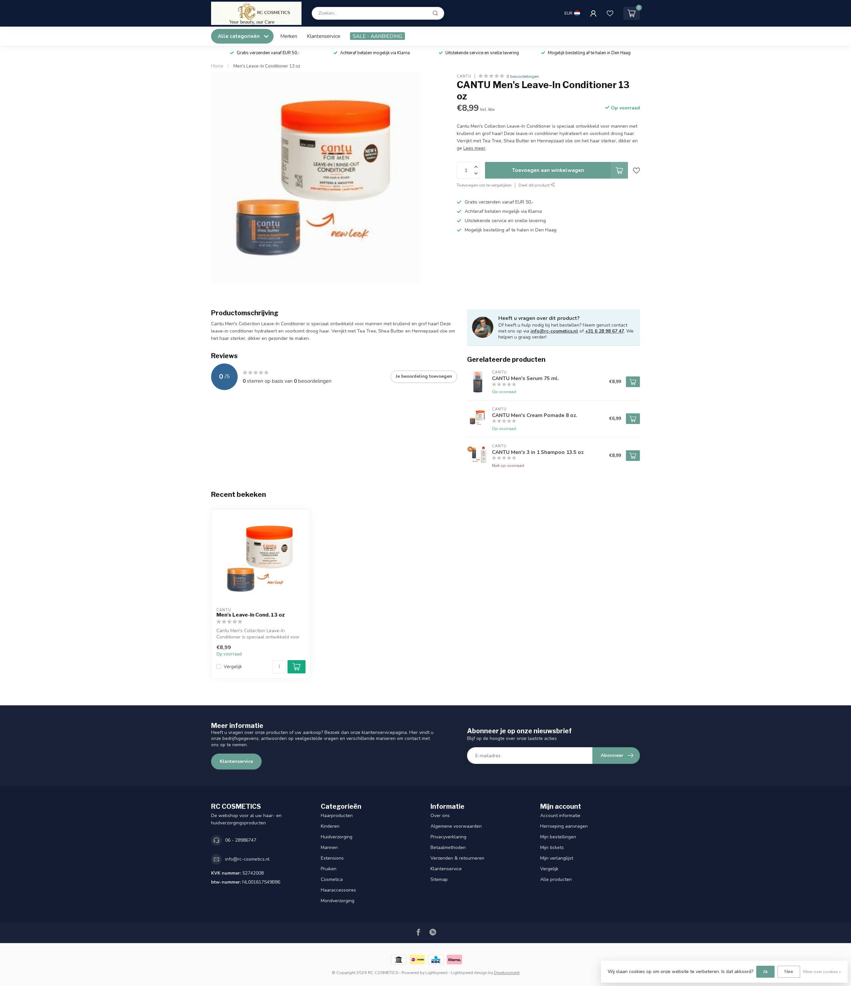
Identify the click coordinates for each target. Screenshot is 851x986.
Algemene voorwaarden (456, 826)
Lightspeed (436, 972)
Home (217, 66)
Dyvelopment (507, 972)
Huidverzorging (336, 837)
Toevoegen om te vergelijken (484, 185)
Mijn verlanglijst (556, 858)
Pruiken (328, 869)
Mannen (329, 847)
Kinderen (330, 826)
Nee (789, 971)
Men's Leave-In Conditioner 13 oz (266, 66)
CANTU (464, 76)
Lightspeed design (469, 972)
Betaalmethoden (448, 847)
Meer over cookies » (822, 971)
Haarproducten (337, 815)
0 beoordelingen (523, 76)
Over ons (440, 815)
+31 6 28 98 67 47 (604, 331)
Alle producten (556, 879)
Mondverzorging (337, 901)
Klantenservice (323, 36)
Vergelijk (233, 666)
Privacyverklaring (448, 837)
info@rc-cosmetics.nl (554, 331)
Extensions (332, 858)
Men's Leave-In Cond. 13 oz (250, 615)
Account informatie (560, 815)
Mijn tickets (552, 847)
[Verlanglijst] (610, 13)
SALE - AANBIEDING (377, 36)
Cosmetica (332, 879)
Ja (765, 971)
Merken (288, 36)
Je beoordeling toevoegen (424, 376)
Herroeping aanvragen (564, 826)
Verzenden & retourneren (457, 858)
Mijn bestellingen (558, 837)
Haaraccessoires (338, 890)
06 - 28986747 (240, 840)
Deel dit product (534, 185)
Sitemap (439, 879)
